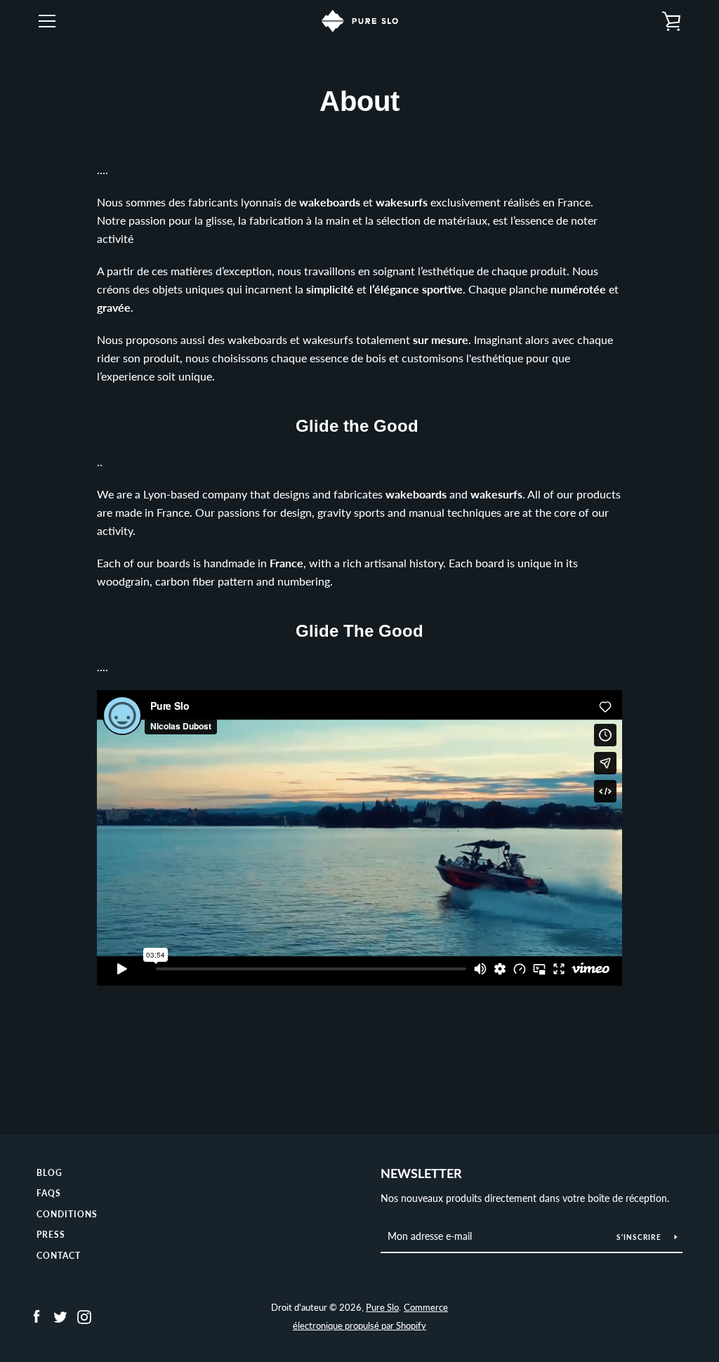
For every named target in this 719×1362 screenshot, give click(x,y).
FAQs (49, 1193)
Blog (49, 1173)
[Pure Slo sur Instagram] (84, 1315)
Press (51, 1234)
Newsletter (421, 1173)
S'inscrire (640, 1237)
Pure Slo (382, 1307)
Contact (59, 1255)
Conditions (67, 1214)
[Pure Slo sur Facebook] (36, 1315)
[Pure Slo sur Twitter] (60, 1315)
